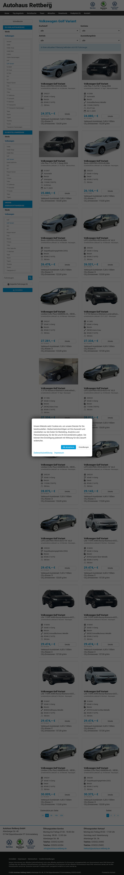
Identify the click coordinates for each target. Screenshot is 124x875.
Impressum (59, 453)
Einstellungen (84, 447)
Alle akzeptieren (68, 447)
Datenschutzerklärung (43, 453)
